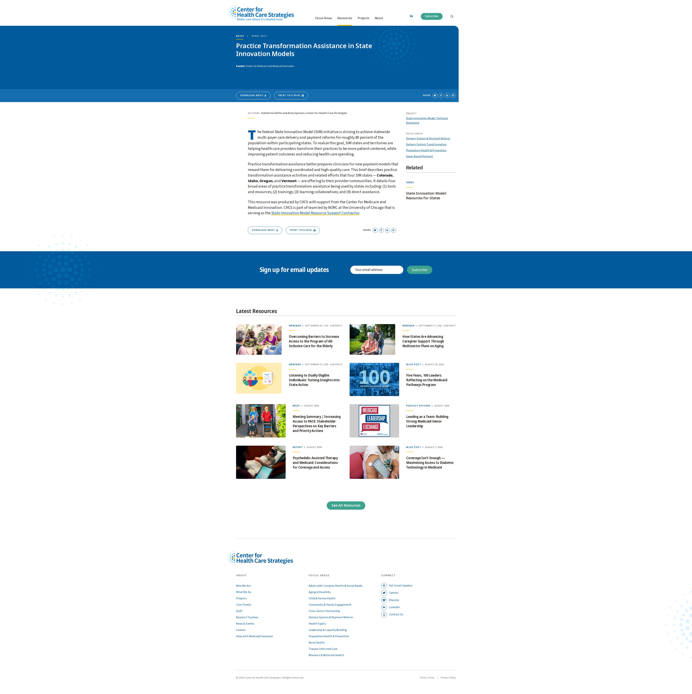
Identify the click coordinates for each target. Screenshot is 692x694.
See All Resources (346, 505)
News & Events (245, 624)
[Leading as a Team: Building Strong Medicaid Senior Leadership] (374, 420)
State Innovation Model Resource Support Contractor (315, 213)
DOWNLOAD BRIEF (251, 95)
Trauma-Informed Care (323, 649)
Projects (363, 18)
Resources (344, 18)
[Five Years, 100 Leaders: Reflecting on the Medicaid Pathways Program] (374, 379)
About (379, 18)
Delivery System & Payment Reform (428, 138)
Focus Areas (323, 18)
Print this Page (289, 95)
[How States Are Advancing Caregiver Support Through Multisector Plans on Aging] (372, 339)
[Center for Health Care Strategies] (268, 562)
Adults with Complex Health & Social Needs (335, 586)
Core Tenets (243, 605)
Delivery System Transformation (426, 144)
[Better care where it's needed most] (261, 12)
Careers (241, 630)
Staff (239, 611)
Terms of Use (427, 678)
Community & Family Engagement (330, 605)
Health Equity (317, 624)
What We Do (243, 592)
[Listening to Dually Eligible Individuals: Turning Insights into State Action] (259, 379)
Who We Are (243, 586)
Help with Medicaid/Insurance (254, 636)
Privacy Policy (448, 678)
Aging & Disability (320, 592)
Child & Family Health (322, 598)
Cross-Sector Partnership (324, 611)
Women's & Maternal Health (326, 655)
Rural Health (317, 643)
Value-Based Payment (419, 156)
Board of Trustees (247, 617)
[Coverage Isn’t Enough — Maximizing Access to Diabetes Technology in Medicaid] (374, 462)
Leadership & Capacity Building (328, 630)
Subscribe (431, 16)
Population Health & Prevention (426, 150)
